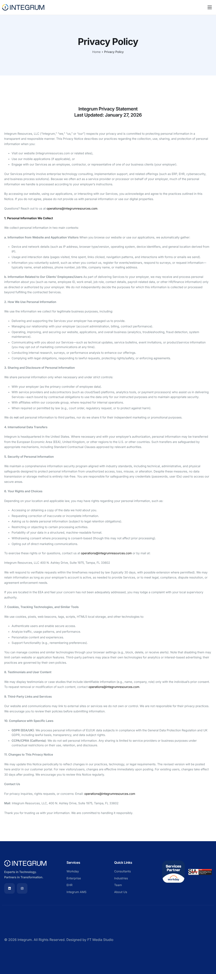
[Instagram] (22, 888)
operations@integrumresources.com (72, 208)
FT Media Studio (100, 940)
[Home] (23, 7)
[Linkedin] (9, 888)
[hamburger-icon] (210, 7)
